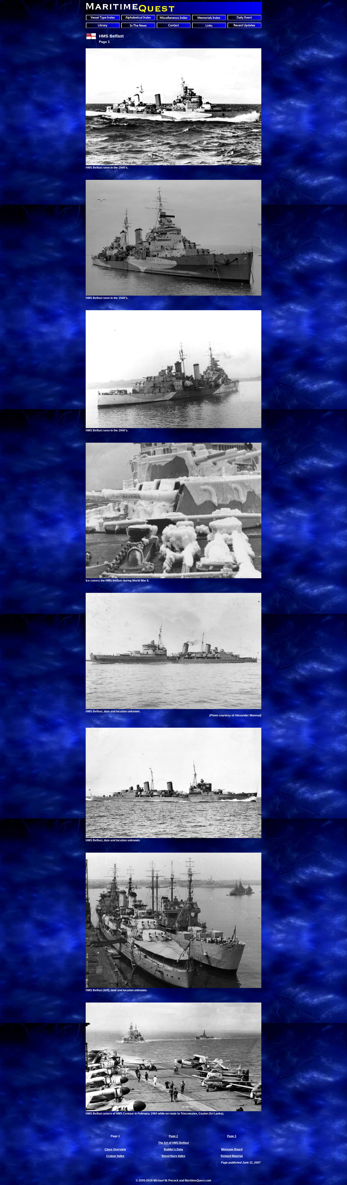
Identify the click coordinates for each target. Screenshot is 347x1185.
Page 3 (231, 1136)
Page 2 (173, 1136)
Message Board (231, 1149)
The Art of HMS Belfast (173, 1142)
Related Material (232, 1156)
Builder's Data (173, 1149)
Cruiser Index (115, 1156)
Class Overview (115, 1149)
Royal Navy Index (173, 1156)
